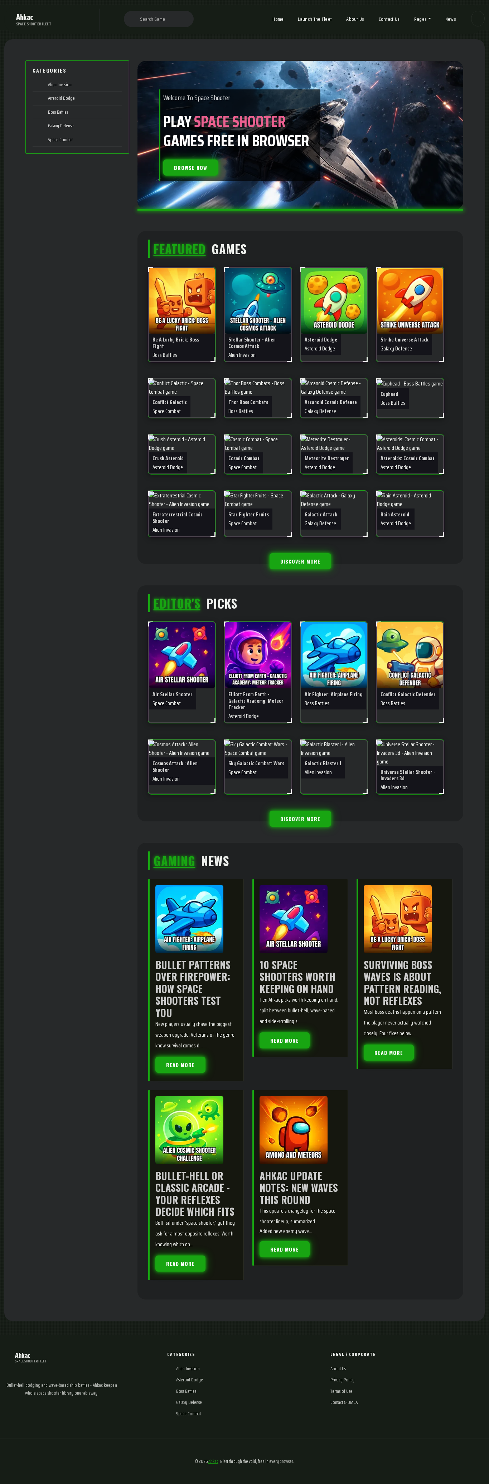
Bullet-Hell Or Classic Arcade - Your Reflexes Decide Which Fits (194, 1193)
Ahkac (213, 1461)
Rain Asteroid (396, 518)
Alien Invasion (59, 84)
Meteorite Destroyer (327, 462)
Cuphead (393, 398)
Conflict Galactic (169, 406)
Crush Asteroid (168, 462)
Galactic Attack (321, 518)
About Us (355, 19)
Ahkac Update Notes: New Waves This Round (299, 1187)
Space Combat (60, 139)
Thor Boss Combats (248, 406)
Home (278, 19)
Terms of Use (341, 1391)
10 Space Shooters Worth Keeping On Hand (297, 976)
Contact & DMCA (344, 1402)
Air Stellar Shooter (172, 698)
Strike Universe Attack (405, 343)
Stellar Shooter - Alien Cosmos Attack (252, 346)
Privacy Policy (342, 1380)
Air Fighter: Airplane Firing (334, 698)
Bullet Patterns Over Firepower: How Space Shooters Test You (193, 988)
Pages (420, 19)
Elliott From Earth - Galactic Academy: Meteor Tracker (256, 704)
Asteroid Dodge (61, 98)
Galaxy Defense (60, 125)
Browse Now (190, 167)
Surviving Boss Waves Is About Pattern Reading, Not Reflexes (402, 982)
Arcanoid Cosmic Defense (331, 406)
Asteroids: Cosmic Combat (408, 462)
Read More (180, 1064)
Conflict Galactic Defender (408, 698)
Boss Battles (57, 112)
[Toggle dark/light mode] (478, 18)
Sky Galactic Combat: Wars (256, 767)
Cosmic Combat (244, 462)
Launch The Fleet (315, 19)
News (450, 19)
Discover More (300, 561)
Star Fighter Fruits (248, 518)
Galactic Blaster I (323, 767)
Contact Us (389, 19)
